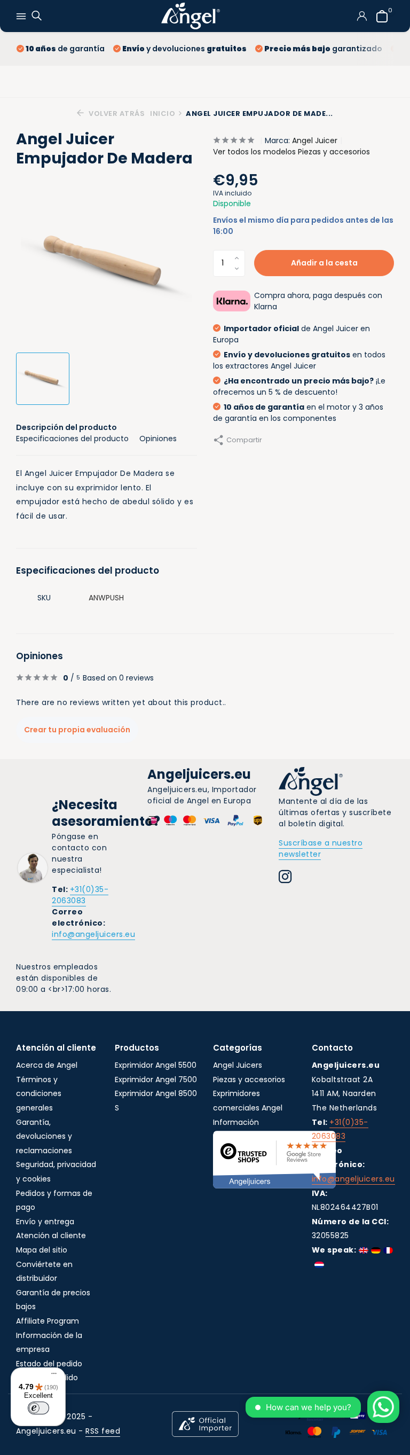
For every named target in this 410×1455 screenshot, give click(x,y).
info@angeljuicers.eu (93, 934)
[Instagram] (285, 878)
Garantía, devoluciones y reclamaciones (44, 1136)
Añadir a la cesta (324, 262)
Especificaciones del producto (72, 438)
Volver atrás (116, 113)
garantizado (323, 48)
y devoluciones (184, 48)
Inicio (162, 113)
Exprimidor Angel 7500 (156, 1079)
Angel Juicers (237, 1065)
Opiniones (158, 438)
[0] (379, 16)
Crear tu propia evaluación (77, 729)
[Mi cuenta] (362, 16)
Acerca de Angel (46, 1065)
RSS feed (102, 1431)
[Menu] (51, 1374)
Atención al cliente (51, 1235)
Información (236, 1122)
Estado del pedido (49, 1363)
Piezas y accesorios (249, 1079)
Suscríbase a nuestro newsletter (320, 848)
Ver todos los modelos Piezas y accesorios (291, 151)
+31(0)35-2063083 (80, 895)
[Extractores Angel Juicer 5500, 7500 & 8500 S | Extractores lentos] (190, 16)
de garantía (65, 48)
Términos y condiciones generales (38, 1093)
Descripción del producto (66, 427)
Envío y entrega (45, 1221)
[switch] (38, 1408)
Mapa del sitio (41, 1250)
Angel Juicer (314, 140)
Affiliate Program (47, 1321)
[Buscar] (35, 16)
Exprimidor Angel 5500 (155, 1065)
